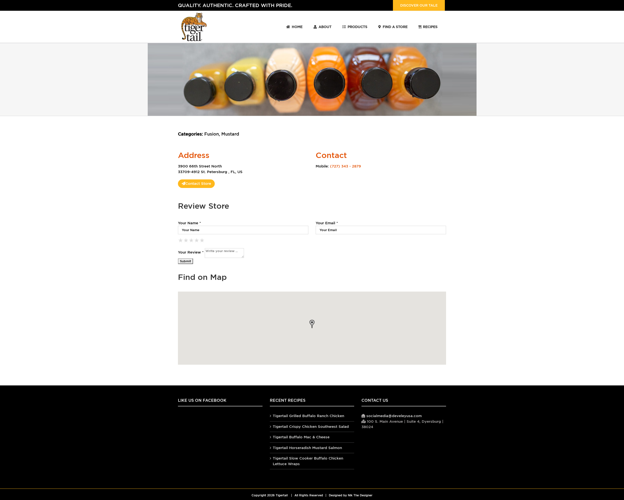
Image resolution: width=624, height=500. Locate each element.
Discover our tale (419, 5)
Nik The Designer (360, 495)
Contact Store (198, 183)
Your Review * (191, 252)
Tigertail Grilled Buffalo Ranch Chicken (308, 415)
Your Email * (327, 223)
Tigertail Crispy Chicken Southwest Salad (311, 426)
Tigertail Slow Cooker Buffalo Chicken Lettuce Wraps (308, 461)
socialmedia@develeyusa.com (394, 415)
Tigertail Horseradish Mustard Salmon (307, 447)
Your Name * (189, 223)
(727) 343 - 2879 (345, 166)
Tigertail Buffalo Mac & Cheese (301, 437)
